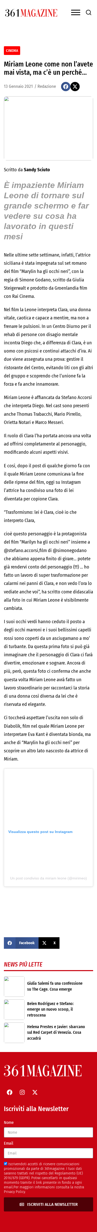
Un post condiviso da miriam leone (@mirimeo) (48, 878)
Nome (9, 1122)
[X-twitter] (35, 1092)
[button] (65, 86)
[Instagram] (22, 1092)
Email (8, 1143)
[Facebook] (9, 1092)
